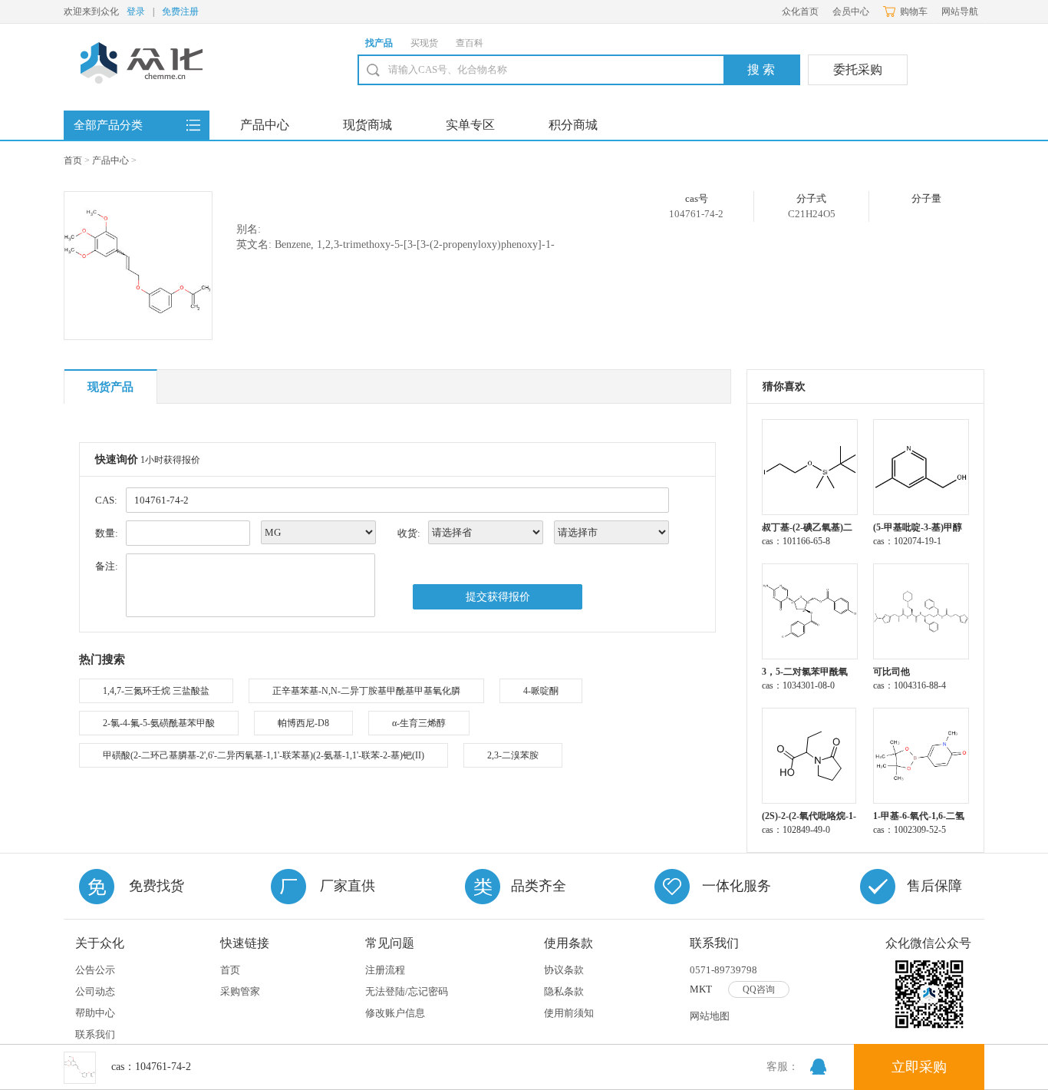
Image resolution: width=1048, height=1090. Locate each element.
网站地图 (710, 1016)
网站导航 (959, 11)
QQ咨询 (759, 989)
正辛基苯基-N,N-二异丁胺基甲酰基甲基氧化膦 (366, 690)
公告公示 (95, 970)
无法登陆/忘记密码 (406, 991)
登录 (136, 11)
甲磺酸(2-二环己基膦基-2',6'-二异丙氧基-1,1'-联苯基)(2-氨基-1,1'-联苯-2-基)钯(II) (263, 755)
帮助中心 (95, 1013)
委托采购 (857, 69)
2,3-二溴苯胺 (513, 755)
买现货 (424, 43)
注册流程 (385, 970)
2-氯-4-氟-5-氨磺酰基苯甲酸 (159, 723)
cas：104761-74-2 (151, 1066)
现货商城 (367, 124)
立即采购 (919, 1067)
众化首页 (800, 11)
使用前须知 (569, 1013)
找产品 (379, 43)
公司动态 (95, 991)
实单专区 (470, 124)
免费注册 (180, 11)
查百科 (469, 43)
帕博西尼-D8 (303, 723)
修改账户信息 (395, 1013)
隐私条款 (564, 991)
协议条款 (564, 970)
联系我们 (95, 1034)
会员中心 (850, 11)
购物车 (914, 11)
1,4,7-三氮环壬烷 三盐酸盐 (156, 690)
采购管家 (240, 991)
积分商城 (573, 124)
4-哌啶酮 (541, 690)
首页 (73, 160)
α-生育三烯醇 (419, 723)
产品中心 (264, 124)
